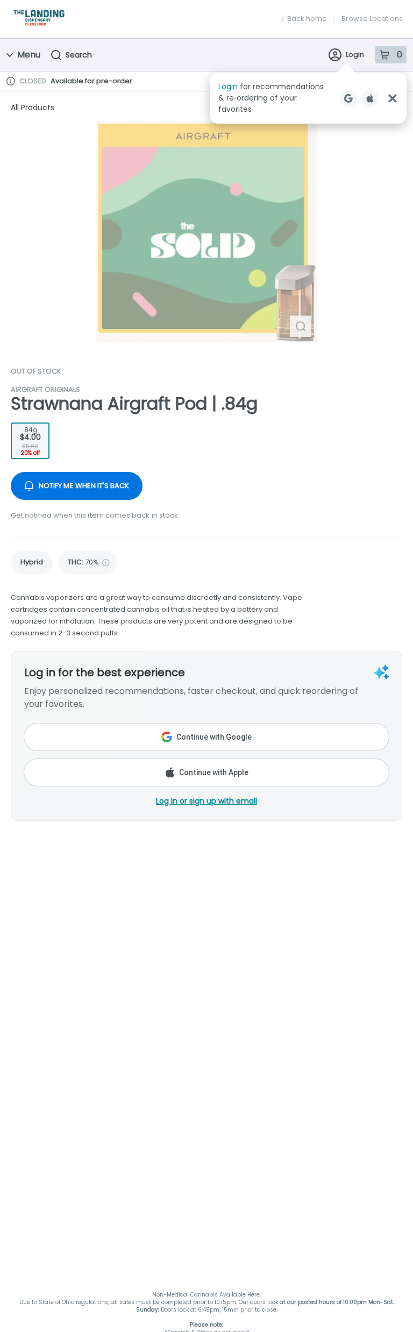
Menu (28, 54)
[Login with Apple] (370, 98)
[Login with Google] (348, 98)
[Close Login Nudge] (392, 98)
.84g (30, 441)
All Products (32, 107)
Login (355, 54)
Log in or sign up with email (206, 801)
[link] (32, 562)
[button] (308, 98)
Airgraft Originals (45, 389)
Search (79, 54)
